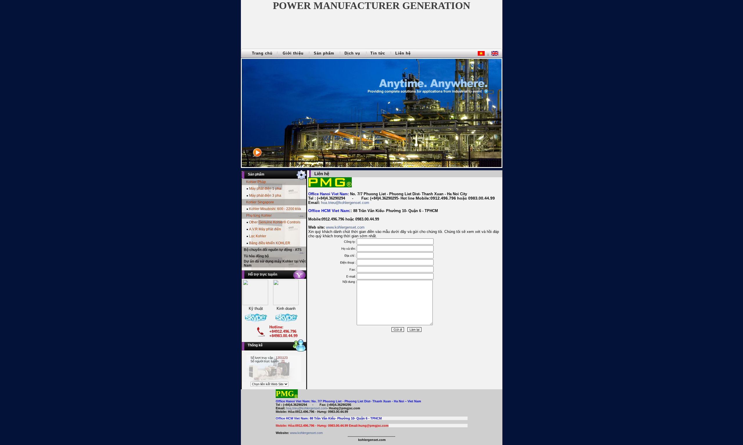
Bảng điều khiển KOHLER (269, 243)
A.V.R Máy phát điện (265, 229)
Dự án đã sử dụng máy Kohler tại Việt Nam (275, 263)
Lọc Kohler (257, 236)
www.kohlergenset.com (345, 227)
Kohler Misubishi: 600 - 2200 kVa (275, 209)
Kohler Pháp (256, 182)
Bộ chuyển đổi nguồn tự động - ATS (273, 250)
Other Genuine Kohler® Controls (274, 222)
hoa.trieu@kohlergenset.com (345, 202)
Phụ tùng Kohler (259, 216)
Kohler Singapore (260, 202)
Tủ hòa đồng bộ (256, 256)
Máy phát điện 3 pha (265, 195)
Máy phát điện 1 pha (265, 189)
